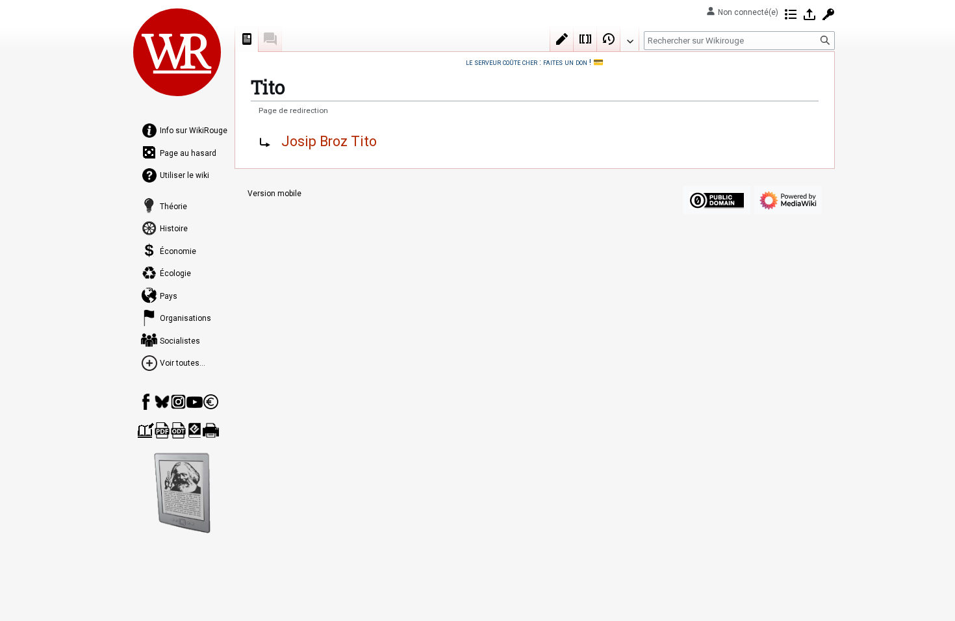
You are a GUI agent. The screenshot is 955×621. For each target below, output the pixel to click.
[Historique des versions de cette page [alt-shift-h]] (608, 39)
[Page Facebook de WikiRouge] (146, 402)
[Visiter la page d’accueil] (177, 52)
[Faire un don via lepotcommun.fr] (211, 402)
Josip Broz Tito (329, 141)
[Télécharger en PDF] (162, 430)
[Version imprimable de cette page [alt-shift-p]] (211, 430)
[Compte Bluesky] (162, 402)
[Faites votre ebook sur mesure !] (182, 493)
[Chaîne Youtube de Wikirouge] (194, 402)
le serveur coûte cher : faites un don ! (528, 62)
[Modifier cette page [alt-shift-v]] (562, 39)
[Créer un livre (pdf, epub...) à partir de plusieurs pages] (146, 430)
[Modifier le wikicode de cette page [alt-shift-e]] (585, 39)
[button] (629, 38)
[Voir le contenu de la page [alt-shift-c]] (247, 39)
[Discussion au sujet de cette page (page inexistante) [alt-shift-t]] (270, 39)
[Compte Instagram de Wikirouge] (178, 402)
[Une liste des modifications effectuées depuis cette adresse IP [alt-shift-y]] (790, 14)
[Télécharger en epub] (194, 430)
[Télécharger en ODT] (178, 430)
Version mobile (274, 193)
